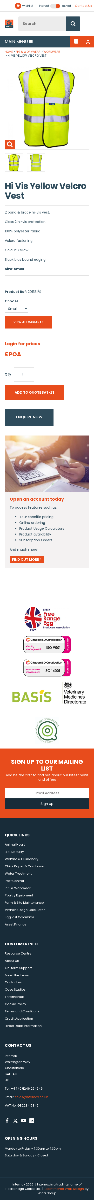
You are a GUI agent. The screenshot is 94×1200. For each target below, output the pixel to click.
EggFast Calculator (19, 917)
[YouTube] (23, 1121)
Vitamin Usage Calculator (25, 910)
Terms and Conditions (22, 1011)
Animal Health (16, 844)
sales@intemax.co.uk (31, 1097)
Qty (8, 374)
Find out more (27, 559)
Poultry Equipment (19, 895)
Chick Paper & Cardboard (25, 866)
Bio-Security (14, 851)
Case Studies (15, 989)
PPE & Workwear (28, 52)
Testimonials (15, 996)
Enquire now (29, 417)
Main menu (16, 41)
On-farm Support (18, 968)
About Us (12, 960)
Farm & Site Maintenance (24, 902)
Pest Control (14, 881)
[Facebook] (7, 1121)
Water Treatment (18, 873)
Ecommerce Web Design (64, 1188)
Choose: (12, 301)
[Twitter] (15, 1121)
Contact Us (83, 5)
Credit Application (19, 1018)
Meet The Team (17, 975)
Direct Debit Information (23, 1026)
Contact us (13, 982)
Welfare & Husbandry (21, 859)
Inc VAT (44, 6)
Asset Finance (16, 924)
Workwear (51, 52)
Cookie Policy (15, 1004)
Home (9, 52)
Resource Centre (18, 953)
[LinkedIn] (31, 1121)
